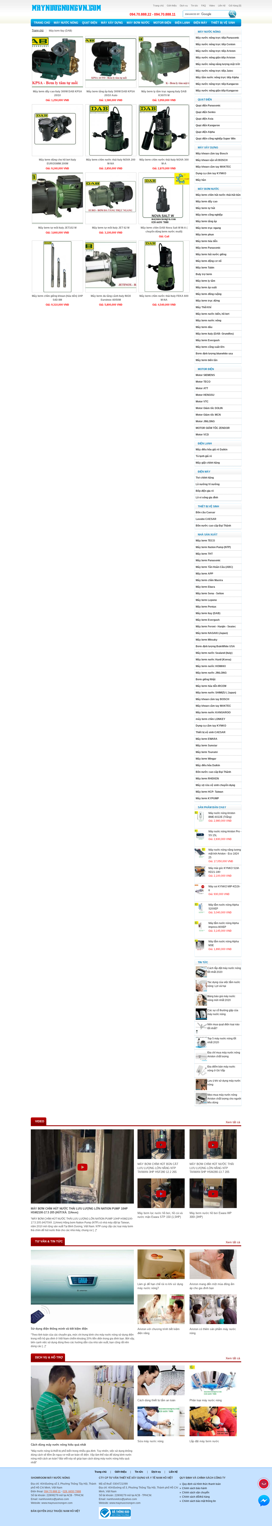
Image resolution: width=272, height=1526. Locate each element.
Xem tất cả (233, 1122)
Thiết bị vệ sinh (223, 22)
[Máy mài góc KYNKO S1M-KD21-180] (200, 876)
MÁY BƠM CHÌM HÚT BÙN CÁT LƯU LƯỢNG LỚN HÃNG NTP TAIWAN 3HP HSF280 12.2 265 (157, 1168)
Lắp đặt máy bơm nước (204, 1441)
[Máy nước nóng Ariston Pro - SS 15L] (200, 839)
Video (212, 5)
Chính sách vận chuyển (195, 1492)
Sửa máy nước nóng (150, 1441)
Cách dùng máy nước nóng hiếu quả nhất (58, 1444)
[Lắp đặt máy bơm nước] (213, 1435)
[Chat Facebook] (263, 1501)
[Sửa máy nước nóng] (161, 1435)
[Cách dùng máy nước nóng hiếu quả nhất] (82, 1438)
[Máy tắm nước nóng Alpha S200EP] (200, 912)
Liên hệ (221, 5)
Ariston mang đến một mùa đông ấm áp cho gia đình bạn (212, 1286)
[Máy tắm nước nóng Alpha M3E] (200, 949)
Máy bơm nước (138, 22)
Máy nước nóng (66, 22)
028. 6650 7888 (72, 1491)
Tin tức (194, 5)
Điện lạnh (182, 22)
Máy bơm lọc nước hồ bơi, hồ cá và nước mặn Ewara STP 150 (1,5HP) (160, 1214)
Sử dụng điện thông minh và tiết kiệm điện (59, 1328)
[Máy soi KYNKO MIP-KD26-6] (200, 894)
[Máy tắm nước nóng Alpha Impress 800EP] (200, 931)
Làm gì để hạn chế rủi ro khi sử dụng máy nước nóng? (160, 1286)
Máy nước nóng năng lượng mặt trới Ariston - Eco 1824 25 (224, 853)
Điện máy (200, 22)
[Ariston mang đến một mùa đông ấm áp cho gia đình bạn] (213, 1278)
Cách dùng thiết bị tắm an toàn (156, 1400)
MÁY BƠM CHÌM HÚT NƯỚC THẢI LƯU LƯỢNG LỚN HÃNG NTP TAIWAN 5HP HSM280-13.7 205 (212, 1168)
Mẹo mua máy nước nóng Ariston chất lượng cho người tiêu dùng (224, 1098)
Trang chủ (158, 5)
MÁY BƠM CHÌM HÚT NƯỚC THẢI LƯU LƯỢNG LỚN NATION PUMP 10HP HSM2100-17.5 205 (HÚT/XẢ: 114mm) (79, 1210)
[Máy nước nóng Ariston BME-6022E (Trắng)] (200, 821)
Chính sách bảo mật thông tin (199, 1501)
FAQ (203, 5)
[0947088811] (263, 1483)
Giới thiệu (172, 5)
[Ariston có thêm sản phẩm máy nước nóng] (213, 1323)
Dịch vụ (184, 5)
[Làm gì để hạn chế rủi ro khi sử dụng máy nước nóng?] (161, 1278)
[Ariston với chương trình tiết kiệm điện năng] (161, 1323)
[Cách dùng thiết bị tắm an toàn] (161, 1394)
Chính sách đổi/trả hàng (196, 1496)
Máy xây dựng (112, 22)
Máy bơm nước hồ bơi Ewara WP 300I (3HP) (211, 1214)
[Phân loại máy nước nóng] (213, 1394)
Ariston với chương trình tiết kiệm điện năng (158, 1331)
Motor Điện (162, 22)
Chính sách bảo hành (194, 1488)
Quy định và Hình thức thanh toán (201, 1483)
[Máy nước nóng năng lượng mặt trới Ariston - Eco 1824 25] (200, 857)
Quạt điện (89, 22)
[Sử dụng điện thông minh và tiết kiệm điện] (82, 1322)
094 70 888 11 (52, 1491)
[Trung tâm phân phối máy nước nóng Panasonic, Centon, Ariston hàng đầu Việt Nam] (67, 14)
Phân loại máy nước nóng (206, 1400)
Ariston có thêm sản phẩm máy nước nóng (213, 1331)
